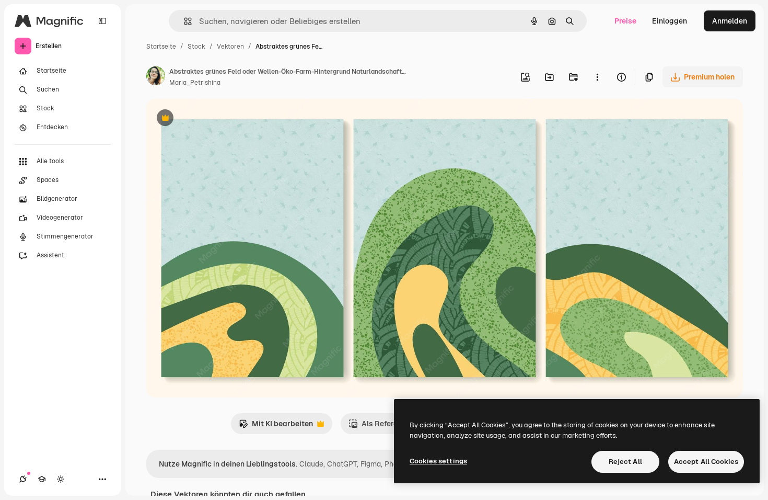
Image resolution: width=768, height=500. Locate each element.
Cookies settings (438, 461)
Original (213, 119)
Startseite (161, 46)
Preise (625, 21)
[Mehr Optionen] (597, 76)
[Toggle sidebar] (102, 21)
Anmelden (729, 21)
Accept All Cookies (706, 461)
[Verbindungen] (23, 479)
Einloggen (669, 21)
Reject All (625, 461)
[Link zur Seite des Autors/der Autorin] (155, 77)
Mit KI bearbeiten (276, 426)
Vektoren (230, 46)
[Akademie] (41, 479)
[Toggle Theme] (60, 479)
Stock (196, 46)
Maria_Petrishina (194, 82)
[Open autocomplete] (183, 21)
